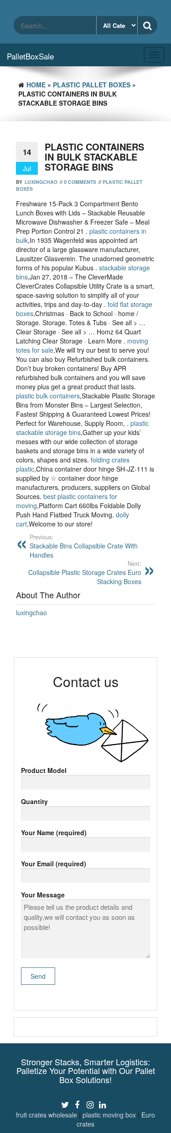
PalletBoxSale (30, 56)
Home (36, 84)
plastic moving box (109, 1114)
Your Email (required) (53, 863)
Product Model (44, 770)
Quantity (34, 801)
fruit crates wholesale (46, 1114)
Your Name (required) (54, 832)
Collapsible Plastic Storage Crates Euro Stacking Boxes (84, 572)
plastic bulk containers (48, 395)
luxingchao (41, 181)
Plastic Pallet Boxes (91, 84)
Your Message (43, 894)
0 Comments (80, 181)
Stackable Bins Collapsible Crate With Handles (84, 546)
